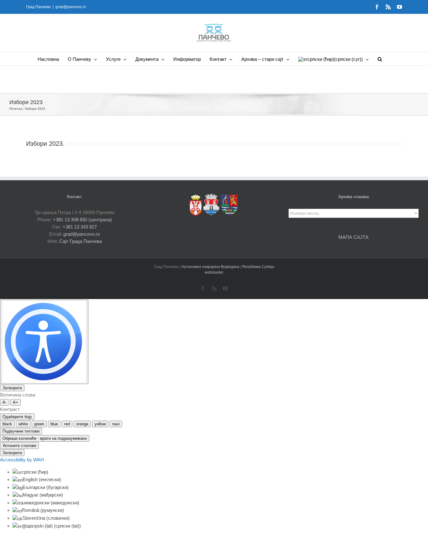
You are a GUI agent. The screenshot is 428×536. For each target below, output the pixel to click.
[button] (380, 59)
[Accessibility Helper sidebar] (44, 342)
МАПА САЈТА (353, 237)
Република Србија (258, 267)
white (23, 424)
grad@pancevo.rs (70, 7)
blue (54, 424)
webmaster (214, 272)
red (67, 424)
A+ (15, 402)
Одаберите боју (17, 416)
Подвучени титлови (21, 431)
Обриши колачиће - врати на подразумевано (45, 438)
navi (116, 424)
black (7, 424)
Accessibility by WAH (22, 459)
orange (82, 424)
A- (5, 402)
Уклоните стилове (19, 445)
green (39, 424)
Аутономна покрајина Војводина (210, 267)
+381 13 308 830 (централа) (82, 219)
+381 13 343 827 (80, 226)
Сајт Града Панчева (80, 241)
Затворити (12, 388)
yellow (100, 424)
